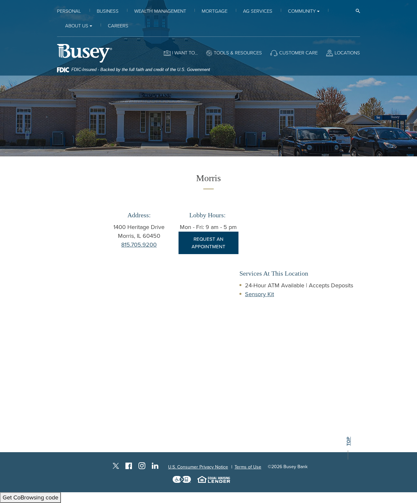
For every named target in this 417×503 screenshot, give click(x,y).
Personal (69, 11)
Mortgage (214, 11)
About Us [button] (76, 26)
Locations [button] (347, 53)
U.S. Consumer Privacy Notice (198, 467)
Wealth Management (160, 11)
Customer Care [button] (298, 53)
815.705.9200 (139, 244)
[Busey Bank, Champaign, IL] (84, 53)
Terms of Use (248, 467)
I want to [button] (183, 53)
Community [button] (302, 11)
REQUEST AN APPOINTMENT (208, 243)
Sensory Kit (259, 294)
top (349, 441)
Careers (118, 26)
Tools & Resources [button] (238, 53)
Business (108, 11)
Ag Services (257, 11)
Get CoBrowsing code (30, 497)
